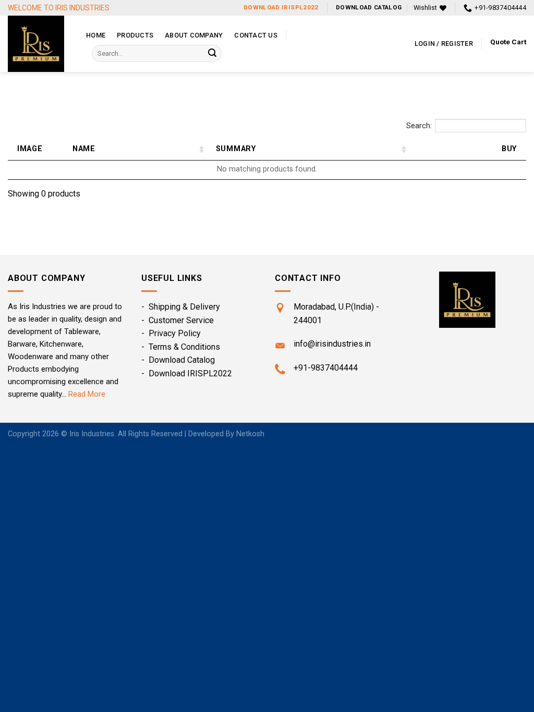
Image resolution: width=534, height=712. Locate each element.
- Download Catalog (178, 360)
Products (135, 35)
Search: (419, 125)
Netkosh (250, 433)
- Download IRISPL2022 (186, 373)
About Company (194, 35)
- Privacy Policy (171, 333)
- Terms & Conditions (180, 347)
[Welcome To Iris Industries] (39, 44)
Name (83, 148)
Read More (86, 394)
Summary (236, 148)
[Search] (212, 54)
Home (95, 35)
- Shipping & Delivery (180, 307)
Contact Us (255, 35)
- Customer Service (177, 320)
